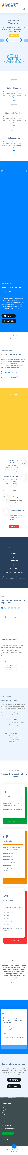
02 (14, 335)
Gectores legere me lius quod (13, 665)
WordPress (13, 1149)
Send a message (7, 1133)
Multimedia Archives (14, 113)
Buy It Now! (15, 940)
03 (17, 335)
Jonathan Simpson (14, 980)
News (2, 1116)
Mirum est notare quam (11, 667)
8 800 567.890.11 (8, 1126)
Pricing (3, 1114)
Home (2, 1107)
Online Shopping (14, 88)
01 (11, 337)
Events (3, 1112)
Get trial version (15, 821)
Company (3, 1109)
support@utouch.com (9, 1128)
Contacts (3, 1117)
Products (3, 1110)
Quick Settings (14, 138)
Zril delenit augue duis (11, 669)
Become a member (15, 881)
